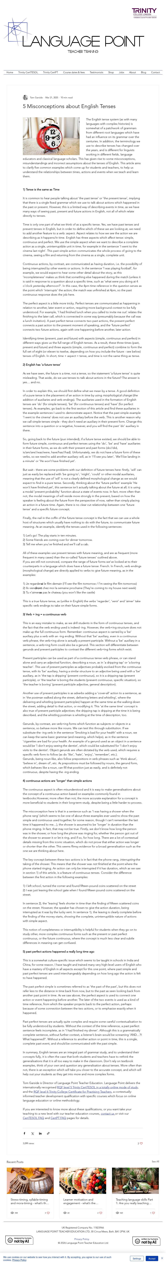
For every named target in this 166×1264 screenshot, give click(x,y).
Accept (151, 1258)
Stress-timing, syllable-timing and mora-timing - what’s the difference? (29, 1201)
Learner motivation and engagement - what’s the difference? (79, 1201)
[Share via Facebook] (24, 1133)
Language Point (83, 40)
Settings (137, 1258)
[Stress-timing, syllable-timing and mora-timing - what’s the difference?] (30, 1181)
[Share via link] (48, 1133)
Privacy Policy (19, 1260)
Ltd (106, 1242)
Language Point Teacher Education (85, 1242)
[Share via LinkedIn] (40, 1133)
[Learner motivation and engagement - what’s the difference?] (82, 1181)
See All (155, 1161)
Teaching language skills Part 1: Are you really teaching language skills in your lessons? (134, 1201)
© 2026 (61, 1242)
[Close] (162, 1258)
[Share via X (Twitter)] (32, 1133)
